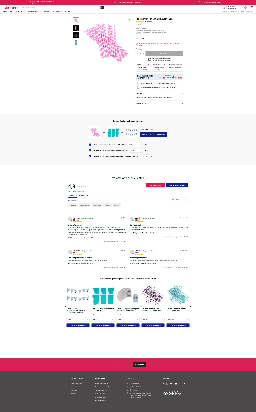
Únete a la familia (247, 12)
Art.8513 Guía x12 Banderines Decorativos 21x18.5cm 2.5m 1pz (115, 157)
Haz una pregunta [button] (155, 185)
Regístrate (74, 390)
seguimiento (97, 205)
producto (108, 205)
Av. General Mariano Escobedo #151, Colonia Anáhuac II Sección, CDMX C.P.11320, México (141, 395)
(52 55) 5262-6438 (135, 387)
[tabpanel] (106, 43)
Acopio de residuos (100, 400)
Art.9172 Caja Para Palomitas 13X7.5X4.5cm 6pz (110, 151)
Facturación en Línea (101, 390)
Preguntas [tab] (82, 195)
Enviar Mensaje (134, 383)
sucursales (73, 205)
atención (117, 205)
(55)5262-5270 (231, 8)
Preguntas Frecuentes (101, 383)
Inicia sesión (74, 394)
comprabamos (85, 205)
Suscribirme (139, 364)
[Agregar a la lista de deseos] (129, 20)
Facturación (235, 12)
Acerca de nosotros (76, 383)
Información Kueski (101, 397)
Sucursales (225, 12)
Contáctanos (134, 390)
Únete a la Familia (100, 394)
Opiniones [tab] (71, 195)
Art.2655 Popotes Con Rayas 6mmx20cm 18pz (81, 238)
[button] (121, 242)
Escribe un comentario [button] (177, 185)
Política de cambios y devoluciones (105, 387)
